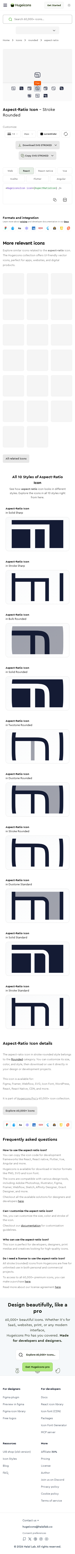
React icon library (52, 1404)
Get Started (54, 5)
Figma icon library (14, 1411)
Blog (6, 1466)
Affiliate (49, 1452)
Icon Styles (10, 1459)
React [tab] (26, 171)
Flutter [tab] (37, 179)
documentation (31, 1226)
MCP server (48, 1432)
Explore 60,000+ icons (20, 1111)
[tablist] (37, 174)
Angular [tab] (61, 179)
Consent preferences (34, 1533)
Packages (47, 1418)
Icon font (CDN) (51, 1411)
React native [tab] (45, 171)
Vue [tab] (65, 171)
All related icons (16, 459)
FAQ (5, 1473)
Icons (19, 40)
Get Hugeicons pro (37, 1367)
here (21, 1201)
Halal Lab (30, 1547)
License (46, 1466)
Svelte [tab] (14, 179)
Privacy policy (50, 1487)
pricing (23, 221)
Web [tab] (10, 171)
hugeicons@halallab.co (37, 1527)
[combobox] (37, 30)
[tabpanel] (37, 194)
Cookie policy (50, 1494)
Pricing (45, 1459)
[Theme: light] (69, 5)
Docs (66, 221)
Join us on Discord (52, 1480)
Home (6, 40)
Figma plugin (11, 1397)
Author (45, 1473)
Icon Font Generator (54, 1425)
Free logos (9, 1418)
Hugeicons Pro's (27, 1098)
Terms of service (51, 1501)
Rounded (17, 1059)
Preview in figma (13, 1404)
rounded (33, 40)
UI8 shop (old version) (17, 1452)
